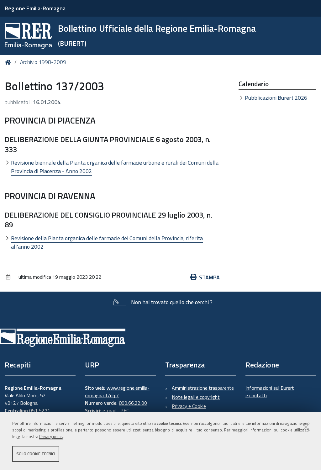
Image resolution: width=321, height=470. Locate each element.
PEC (124, 410)
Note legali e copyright (196, 397)
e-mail (109, 410)
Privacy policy (51, 436)
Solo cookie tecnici (35, 454)
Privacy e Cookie (189, 406)
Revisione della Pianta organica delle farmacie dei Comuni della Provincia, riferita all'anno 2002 (107, 242)
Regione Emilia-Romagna (35, 8)
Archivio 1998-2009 (43, 62)
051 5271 (39, 410)
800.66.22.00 (133, 403)
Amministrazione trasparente (203, 388)
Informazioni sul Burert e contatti (269, 391)
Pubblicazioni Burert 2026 (276, 97)
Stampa (209, 277)
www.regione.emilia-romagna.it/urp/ (117, 391)
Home (9, 62)
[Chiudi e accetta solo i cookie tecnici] (306, 427)
